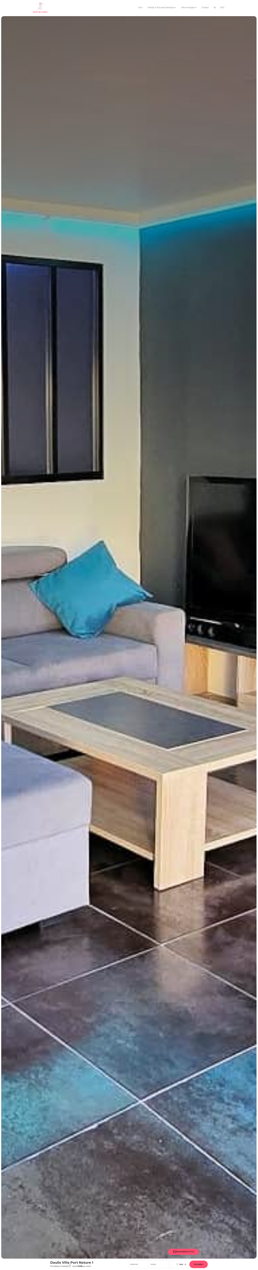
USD (222, 7)
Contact (205, 7)
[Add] (185, 1264)
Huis (140, 7)
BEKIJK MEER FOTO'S (185, 1252)
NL (215, 7)
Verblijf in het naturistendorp (162, 7)
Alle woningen (189, 7)
